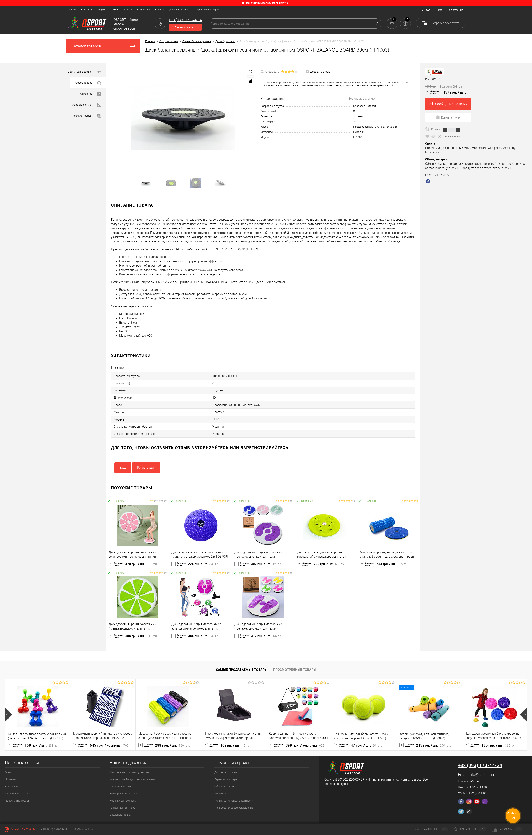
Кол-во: (436, 129)
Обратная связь (224, 786)
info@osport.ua (481, 774)
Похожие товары (81, 115)
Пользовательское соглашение (233, 807)
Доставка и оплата (180, 9)
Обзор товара (83, 82)
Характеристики (82, 104)
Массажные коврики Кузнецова (129, 772)
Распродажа (12, 786)
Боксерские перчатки (123, 793)
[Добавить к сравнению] (250, 81)
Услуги (128, 9)
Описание (86, 93)
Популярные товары (17, 800)
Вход (439, 9)
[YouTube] (477, 801)
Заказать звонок (185, 27)
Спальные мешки (120, 814)
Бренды (159, 9)
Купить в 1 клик (450, 117)
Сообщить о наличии (451, 104)
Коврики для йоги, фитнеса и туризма (133, 779)
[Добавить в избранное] (250, 72)
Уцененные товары (16, 793)
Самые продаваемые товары (241, 669)
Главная (71, 9)
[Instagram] (469, 801)
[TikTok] (469, 811)
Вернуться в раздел (80, 71)
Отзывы (114, 9)
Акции (101, 9)
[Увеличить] (183, 117)
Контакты (86, 9)
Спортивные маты (121, 786)
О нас (8, 772)
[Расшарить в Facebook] (428, 181)
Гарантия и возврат (207, 9)
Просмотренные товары (294, 669)
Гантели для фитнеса (122, 807)
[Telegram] (461, 811)
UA (428, 9)
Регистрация (455, 9)
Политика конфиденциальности (233, 800)
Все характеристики (361, 98)
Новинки (10, 779)
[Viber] (485, 801)
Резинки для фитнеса (123, 800)
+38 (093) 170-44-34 (54, 829)
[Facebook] (461, 801)
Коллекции (143, 9)
